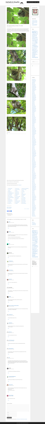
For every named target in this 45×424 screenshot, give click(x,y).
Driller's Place (17, 191)
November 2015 (34, 187)
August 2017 (33, 167)
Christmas (36, 238)
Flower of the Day (10, 196)
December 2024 (34, 86)
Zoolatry (23, 190)
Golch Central (23, 199)
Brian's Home (9, 195)
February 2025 (34, 84)
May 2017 (33, 170)
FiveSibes (16, 203)
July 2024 (33, 91)
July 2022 (33, 112)
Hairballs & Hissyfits (13, 2)
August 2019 (33, 145)
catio (35, 33)
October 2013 (33, 209)
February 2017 (34, 173)
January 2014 (33, 206)
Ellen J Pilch (10, 279)
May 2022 (33, 114)
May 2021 (33, 125)
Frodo (36, 42)
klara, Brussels (23, 198)
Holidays (35, 46)
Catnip (37, 34)
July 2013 (33, 211)
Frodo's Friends (33, 243)
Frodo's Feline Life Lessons (35, 43)
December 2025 (34, 80)
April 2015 (33, 193)
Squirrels (36, 51)
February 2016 (34, 184)
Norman (9, 198)
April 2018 (33, 160)
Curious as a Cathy (17, 196)
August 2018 (33, 156)
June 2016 (33, 180)
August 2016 (33, 178)
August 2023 (33, 100)
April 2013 (33, 214)
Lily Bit (16, 199)
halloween (33, 46)
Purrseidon (23, 191)
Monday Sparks (10, 199)
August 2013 (33, 210)
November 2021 (34, 120)
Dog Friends (36, 39)
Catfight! (34, 33)
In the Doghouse (34, 47)
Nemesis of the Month (34, 248)
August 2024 (33, 90)
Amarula (33, 31)
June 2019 (33, 147)
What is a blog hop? (9, 207)
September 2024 (34, 89)
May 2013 (33, 213)
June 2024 (33, 92)
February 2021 (34, 128)
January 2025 (33, 85)
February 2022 (34, 117)
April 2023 (33, 104)
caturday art (33, 237)
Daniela (16, 190)
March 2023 (33, 105)
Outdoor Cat (34, 49)
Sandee (10, 231)
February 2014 (34, 205)
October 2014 (33, 198)
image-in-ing (9, 203)
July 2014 (33, 201)
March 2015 (33, 194)
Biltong (36, 31)
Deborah (16, 195)
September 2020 (34, 133)
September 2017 (34, 166)
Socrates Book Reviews (11, 197)
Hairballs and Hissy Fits (10, 213)
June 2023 (33, 102)
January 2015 (33, 195)
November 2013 (34, 208)
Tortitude (33, 54)
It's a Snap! (9, 189)
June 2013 (33, 212)
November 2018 (34, 153)
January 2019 (33, 151)
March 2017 (33, 172)
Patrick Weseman (24, 203)
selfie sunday (34, 51)
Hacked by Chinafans (34, 21)
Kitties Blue (23, 195)
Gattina (9, 190)
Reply (8, 240)
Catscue (23, 196)
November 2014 (34, 197)
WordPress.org (34, 224)
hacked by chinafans (34, 20)
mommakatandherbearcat (12, 376)
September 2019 (34, 144)
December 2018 (34, 152)
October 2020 (33, 132)
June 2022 (33, 113)
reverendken (16, 198)
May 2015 (33, 192)
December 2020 (34, 130)
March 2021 (33, 127)
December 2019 (34, 141)
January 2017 (33, 174)
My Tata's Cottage (24, 189)
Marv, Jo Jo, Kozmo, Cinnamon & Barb (13, 305)
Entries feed (33, 222)
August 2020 (33, 134)
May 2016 (33, 181)
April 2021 (33, 126)
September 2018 (34, 155)
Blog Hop (34, 32)
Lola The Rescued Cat (11, 340)
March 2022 (33, 116)
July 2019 (33, 146)
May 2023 (33, 103)
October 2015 (33, 188)
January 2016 (33, 185)
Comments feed (34, 223)
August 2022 (33, 111)
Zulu (37, 57)
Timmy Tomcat (11, 270)
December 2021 (34, 119)
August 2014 (33, 200)
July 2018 (33, 157)
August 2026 (33, 79)
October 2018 (33, 154)
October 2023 (33, 98)
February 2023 (34, 106)
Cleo (9, 357)
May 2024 (33, 93)
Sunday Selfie (34, 52)
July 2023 (33, 101)
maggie (10, 296)
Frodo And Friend (9, 215)
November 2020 (34, 131)
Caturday (36, 37)
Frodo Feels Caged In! (34, 24)
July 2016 (33, 179)
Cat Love (35, 34)
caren (9, 221)
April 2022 (33, 115)
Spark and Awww (17, 189)
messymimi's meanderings (25, 188)
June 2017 (33, 169)
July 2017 (33, 168)
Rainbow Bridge (33, 50)
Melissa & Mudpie (11, 395)
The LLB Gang (23, 197)
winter (34, 254)
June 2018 (33, 158)
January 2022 (33, 118)
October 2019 (33, 143)
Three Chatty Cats (11, 348)
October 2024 (33, 88)
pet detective (37, 249)
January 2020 (33, 140)
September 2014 (34, 199)
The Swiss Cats (11, 314)
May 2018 (33, 159)
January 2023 (33, 107)
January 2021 (33, 129)
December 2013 (34, 207)
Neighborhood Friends (35, 48)
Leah (9, 243)
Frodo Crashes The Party (10, 214)
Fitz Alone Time (17, 188)
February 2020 (34, 139)
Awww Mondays (10, 188)
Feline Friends (35, 240)
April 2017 (33, 171)
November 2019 (34, 142)
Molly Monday (17, 197)
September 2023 (34, 99)
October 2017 (33, 165)
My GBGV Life (9, 191)
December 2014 (34, 196)
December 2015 (34, 186)
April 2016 (33, 182)
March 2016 (33, 183)
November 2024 (34, 87)
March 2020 (33, 138)
